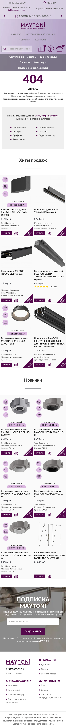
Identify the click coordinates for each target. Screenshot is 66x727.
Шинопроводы (48, 57)
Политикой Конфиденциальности (48, 638)
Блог (43, 685)
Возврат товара (48, 674)
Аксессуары (39, 62)
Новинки (24, 40)
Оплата (44, 669)
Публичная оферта (17, 695)
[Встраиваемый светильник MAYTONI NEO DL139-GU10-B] (49, 473)
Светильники (16, 57)
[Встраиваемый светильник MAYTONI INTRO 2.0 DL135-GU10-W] (16, 411)
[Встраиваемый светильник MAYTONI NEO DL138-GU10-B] (49, 411)
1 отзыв (53, 286)
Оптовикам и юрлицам (40, 34)
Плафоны (43, 132)
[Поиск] (5, 49)
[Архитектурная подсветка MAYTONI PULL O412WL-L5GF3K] (16, 191)
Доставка (45, 665)
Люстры (31, 57)
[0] (59, 49)
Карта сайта (14, 690)
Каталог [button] (16, 34)
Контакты (41, 40)
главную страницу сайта (46, 116)
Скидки (44, 690)
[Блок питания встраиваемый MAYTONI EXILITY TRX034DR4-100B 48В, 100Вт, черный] (49, 253)
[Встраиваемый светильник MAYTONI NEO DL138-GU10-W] (16, 473)
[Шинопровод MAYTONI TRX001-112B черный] (49, 191)
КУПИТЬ (6, 233)
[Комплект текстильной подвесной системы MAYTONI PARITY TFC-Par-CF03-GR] (49, 534)
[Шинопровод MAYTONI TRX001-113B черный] (16, 253)
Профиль (25, 62)
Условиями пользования (29, 641)
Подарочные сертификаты (33, 68)
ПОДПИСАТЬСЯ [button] (33, 631)
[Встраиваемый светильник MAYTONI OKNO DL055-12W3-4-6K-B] (16, 320)
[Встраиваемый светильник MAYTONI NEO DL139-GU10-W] (16, 534)
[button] (16, 10)
